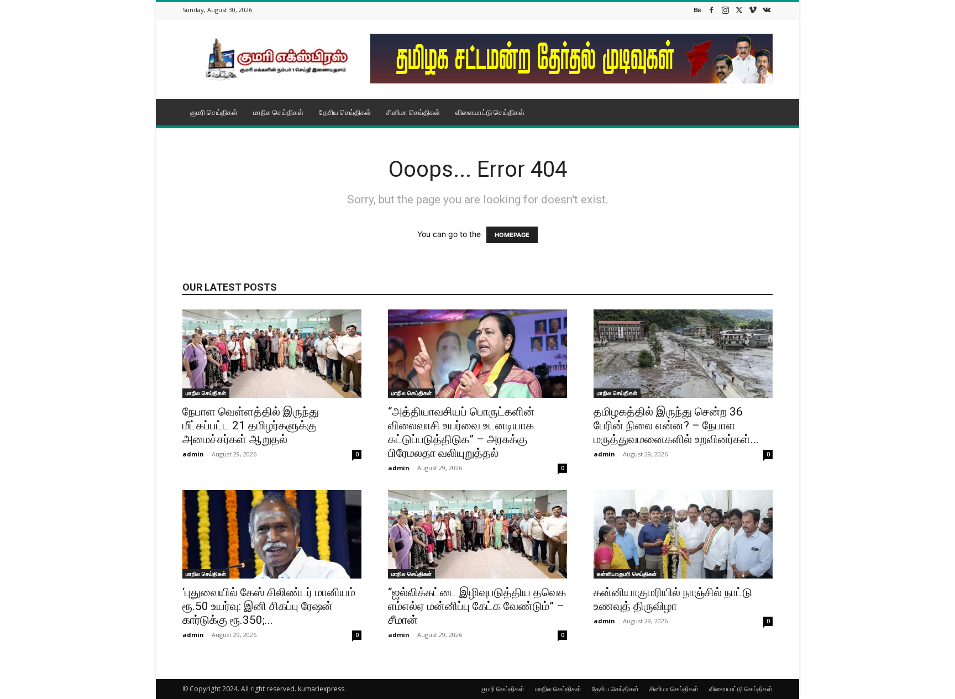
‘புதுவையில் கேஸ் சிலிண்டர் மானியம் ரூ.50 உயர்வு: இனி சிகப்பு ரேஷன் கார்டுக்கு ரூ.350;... (268, 606)
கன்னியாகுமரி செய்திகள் (627, 573)
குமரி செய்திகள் (214, 112)
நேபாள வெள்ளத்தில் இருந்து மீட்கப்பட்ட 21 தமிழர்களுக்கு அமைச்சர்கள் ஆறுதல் (250, 425)
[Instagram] (725, 9)
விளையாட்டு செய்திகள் (489, 112)
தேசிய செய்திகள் (345, 112)
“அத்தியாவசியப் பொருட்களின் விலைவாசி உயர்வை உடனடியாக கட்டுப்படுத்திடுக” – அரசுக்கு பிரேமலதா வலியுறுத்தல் (461, 432)
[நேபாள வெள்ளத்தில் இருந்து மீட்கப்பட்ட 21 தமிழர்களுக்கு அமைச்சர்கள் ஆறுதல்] (271, 353)
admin (193, 454)
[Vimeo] (753, 9)
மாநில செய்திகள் (278, 112)
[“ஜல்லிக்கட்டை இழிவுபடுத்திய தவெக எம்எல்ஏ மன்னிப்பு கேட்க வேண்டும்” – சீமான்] (477, 534)
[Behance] (697, 9)
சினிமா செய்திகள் (413, 112)
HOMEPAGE (512, 235)
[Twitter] (739, 9)
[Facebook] (711, 9)
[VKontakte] (766, 9)
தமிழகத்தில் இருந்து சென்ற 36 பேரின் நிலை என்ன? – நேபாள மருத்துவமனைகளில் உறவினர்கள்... (676, 425)
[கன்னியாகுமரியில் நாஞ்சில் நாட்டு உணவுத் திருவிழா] (683, 534)
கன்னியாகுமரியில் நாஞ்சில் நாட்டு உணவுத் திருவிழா (673, 599)
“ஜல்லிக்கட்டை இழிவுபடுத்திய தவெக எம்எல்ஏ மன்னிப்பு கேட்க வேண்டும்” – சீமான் (477, 606)
